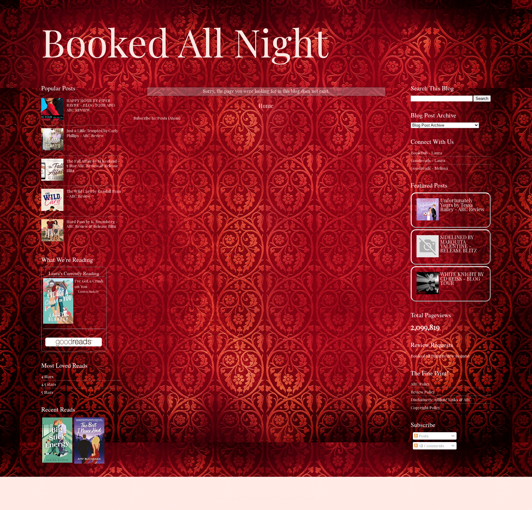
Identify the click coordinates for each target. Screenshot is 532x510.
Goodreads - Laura (428, 160)
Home (266, 105)
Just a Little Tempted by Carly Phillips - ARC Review (92, 133)
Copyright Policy (425, 407)
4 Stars (47, 376)
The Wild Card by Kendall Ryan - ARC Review (93, 193)
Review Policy (423, 391)
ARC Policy (420, 383)
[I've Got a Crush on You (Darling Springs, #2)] (58, 322)
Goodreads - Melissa (429, 168)
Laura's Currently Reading (74, 273)
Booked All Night (184, 41)
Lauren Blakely (88, 291)
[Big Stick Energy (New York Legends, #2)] (57, 461)
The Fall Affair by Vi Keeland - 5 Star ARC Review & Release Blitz (92, 165)
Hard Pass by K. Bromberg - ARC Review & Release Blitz (92, 224)
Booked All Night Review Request (440, 355)
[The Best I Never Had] (89, 462)
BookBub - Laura (426, 152)
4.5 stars (48, 384)
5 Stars (47, 392)
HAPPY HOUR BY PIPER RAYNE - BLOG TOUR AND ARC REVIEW (90, 105)
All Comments (431, 445)
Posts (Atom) (168, 118)
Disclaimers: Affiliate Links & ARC (441, 399)
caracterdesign (262, 497)
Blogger (307, 497)
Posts (423, 435)
